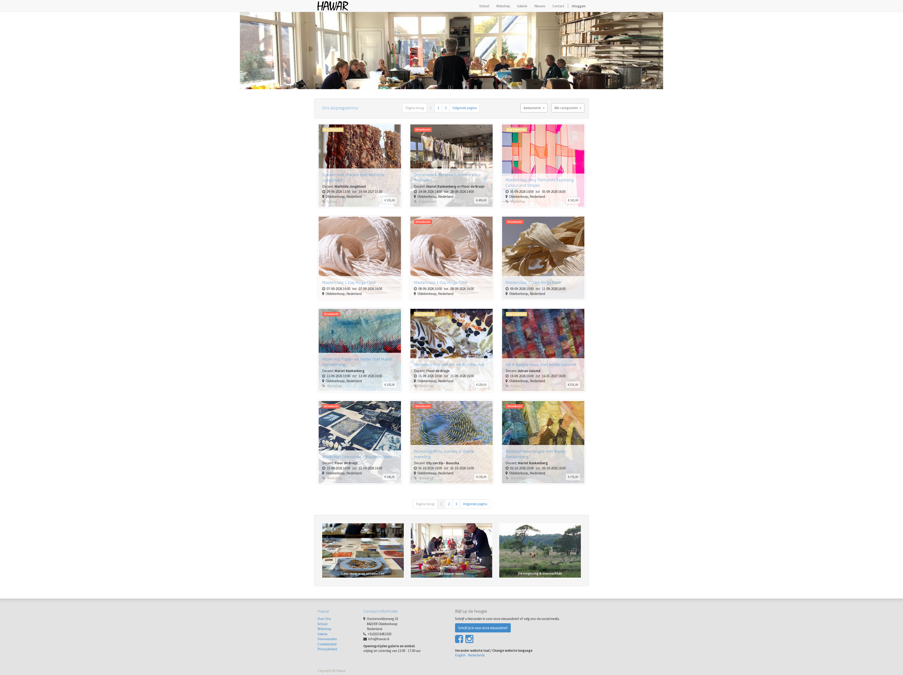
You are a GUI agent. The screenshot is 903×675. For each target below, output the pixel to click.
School (322, 624)
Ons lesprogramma (340, 108)
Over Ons (324, 618)
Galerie (322, 634)
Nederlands (476, 655)
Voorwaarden (327, 639)
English (460, 655)
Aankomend (533, 108)
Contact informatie (380, 611)
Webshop (324, 629)
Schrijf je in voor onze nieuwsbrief (483, 628)
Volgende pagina (464, 108)
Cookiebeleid (327, 644)
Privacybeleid (327, 649)
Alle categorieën (566, 108)
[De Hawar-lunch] (451, 550)
